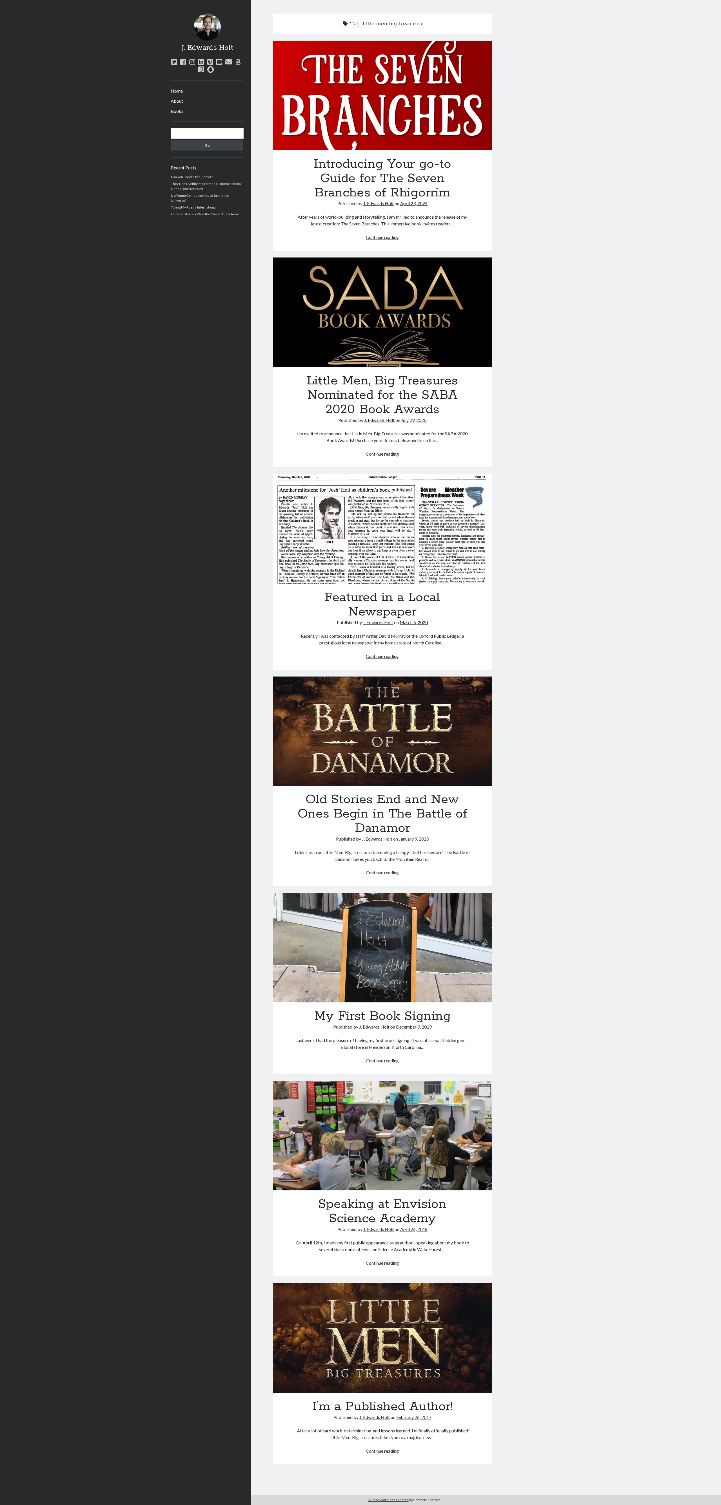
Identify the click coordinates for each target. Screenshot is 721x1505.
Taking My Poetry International (194, 207)
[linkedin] (201, 62)
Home (177, 90)
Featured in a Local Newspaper (382, 529)
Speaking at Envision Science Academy (382, 1135)
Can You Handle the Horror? (192, 177)
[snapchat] (210, 69)
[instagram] (192, 62)
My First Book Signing (382, 947)
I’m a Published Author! (382, 1338)
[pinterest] (210, 62)
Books (177, 111)
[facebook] (183, 62)
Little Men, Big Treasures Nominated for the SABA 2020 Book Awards (382, 312)
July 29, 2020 (413, 420)
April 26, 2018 (414, 1229)
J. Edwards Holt (207, 47)
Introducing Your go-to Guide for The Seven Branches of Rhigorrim (382, 95)
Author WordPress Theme (388, 1500)
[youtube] (219, 62)
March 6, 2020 (414, 622)
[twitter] (174, 62)
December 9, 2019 (414, 1026)
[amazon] (238, 62)
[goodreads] (201, 69)
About (177, 101)
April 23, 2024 (414, 203)
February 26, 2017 (413, 1417)
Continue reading (382, 237)
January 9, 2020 (414, 838)
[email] (228, 62)
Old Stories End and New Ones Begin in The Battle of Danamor (382, 731)
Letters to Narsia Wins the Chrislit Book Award (206, 214)
